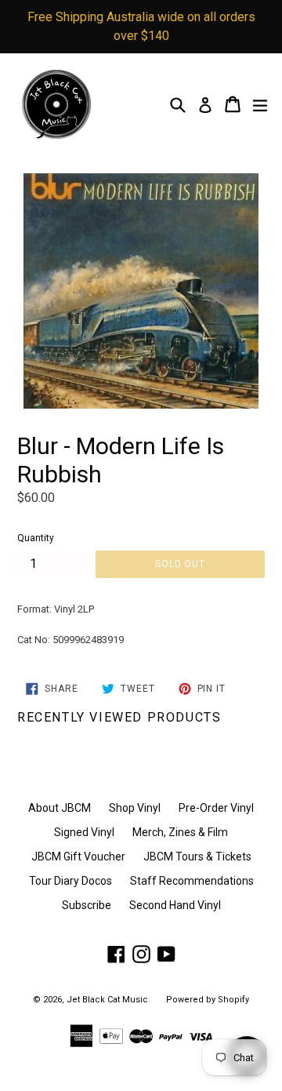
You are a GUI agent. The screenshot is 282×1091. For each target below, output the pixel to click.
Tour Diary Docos (70, 881)
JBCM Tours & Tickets (197, 856)
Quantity (35, 538)
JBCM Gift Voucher (78, 856)
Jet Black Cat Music (107, 1000)
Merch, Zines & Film (180, 832)
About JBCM (59, 808)
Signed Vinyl (84, 832)
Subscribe (86, 905)
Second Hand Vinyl (175, 905)
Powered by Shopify (207, 1000)
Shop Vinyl (135, 808)
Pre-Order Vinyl (216, 808)
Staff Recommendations (192, 881)
